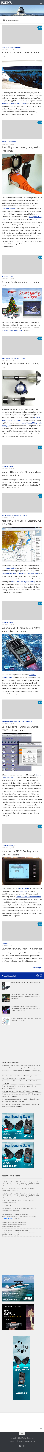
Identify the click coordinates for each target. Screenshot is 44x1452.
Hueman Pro (31, 1441)
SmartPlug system (8, 208)
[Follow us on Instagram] (41, 975)
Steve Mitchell (7, 1218)
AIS (15, 846)
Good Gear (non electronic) (11, 47)
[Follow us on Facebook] (37, 975)
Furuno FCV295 (6, 1206)
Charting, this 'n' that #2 (23, 1091)
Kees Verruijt (7, 1235)
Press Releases (9, 976)
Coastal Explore (10, 568)
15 (41, 447)
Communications (7, 467)
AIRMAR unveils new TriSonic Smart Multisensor (27, 1081)
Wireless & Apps (7, 515)
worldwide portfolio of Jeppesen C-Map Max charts (20, 573)
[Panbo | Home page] (8, 2)
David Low (6, 1190)
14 (41, 924)
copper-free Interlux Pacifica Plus (14, 103)
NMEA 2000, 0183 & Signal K (23, 721)
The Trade (5, 277)
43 (41, 122)
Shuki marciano (8, 1227)
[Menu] (41, 2)
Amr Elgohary (7, 1210)
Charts (25, 515)
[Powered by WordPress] (17, 1441)
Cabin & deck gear (8, 358)
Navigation (17, 515)
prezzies (23, 891)
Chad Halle (6, 1202)
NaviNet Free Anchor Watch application (14, 1222)
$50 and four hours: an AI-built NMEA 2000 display (25, 1071)
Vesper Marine (24, 888)
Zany (11, 277)
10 (41, 28)
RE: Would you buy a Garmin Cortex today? (15, 1214)
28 (41, 826)
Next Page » (37, 967)
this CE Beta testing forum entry (23, 581)
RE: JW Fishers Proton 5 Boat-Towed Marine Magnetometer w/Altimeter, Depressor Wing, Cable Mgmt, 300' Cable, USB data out (22, 1184)
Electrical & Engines (9, 142)
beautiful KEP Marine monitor (13, 330)
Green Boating (20, 358)
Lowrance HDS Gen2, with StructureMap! (22, 948)
